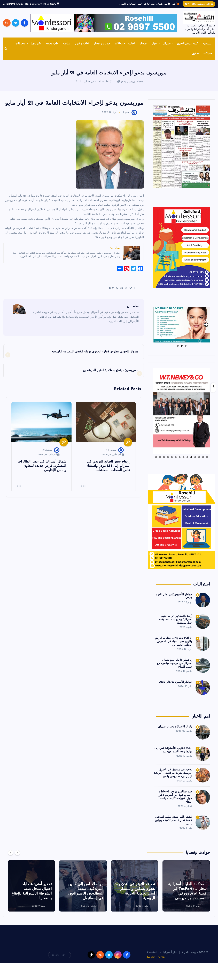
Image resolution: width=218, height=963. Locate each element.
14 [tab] (156, 457)
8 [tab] (180, 457)
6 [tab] (187, 457)
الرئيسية (207, 43)
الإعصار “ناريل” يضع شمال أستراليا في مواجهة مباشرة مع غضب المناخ (174, 663)
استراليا (167, 43)
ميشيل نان (111, 450)
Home (140, 81)
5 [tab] (191, 457)
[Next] (17, 852)
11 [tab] (167, 457)
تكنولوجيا (36, 43)
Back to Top (58, 955)
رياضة (66, 43)
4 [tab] (195, 457)
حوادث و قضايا (102, 43)
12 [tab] (164, 457)
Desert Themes (156, 957)
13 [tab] (160, 457)
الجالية (131, 43)
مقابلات (208, 53)
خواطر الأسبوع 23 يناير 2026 (175, 682)
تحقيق (195, 53)
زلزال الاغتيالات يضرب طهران (175, 726)
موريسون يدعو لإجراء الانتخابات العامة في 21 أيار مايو (107, 81)
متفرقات (20, 43)
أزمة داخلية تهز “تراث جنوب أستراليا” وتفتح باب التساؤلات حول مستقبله (175, 619)
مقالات (119, 43)
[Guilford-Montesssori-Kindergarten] (181, 247)
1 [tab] (185, 346)
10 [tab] (172, 457)
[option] (186, 886)
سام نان (125, 112)
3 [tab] (178, 346)
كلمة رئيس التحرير (187, 43)
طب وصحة (51, 43)
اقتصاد (143, 43)
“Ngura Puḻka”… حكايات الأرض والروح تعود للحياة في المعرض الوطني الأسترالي (173, 641)
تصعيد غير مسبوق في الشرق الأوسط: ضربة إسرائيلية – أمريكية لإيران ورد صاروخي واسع (173, 773)
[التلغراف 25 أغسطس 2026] (181, 146)
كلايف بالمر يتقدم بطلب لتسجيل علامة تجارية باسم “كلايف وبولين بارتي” (173, 820)
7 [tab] (183, 457)
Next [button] (206, 324)
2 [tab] (182, 346)
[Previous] (10, 852)
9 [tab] (176, 457)
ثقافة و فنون (81, 43)
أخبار (154, 43)
